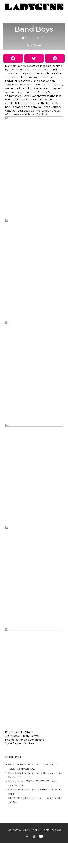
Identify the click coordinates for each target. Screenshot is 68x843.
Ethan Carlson (51, 106)
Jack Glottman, (33, 110)
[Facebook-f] (27, 836)
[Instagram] (34, 836)
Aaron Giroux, (51, 110)
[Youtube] (41, 836)
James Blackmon (39, 114)
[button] (13, 58)
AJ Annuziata (13, 114)
